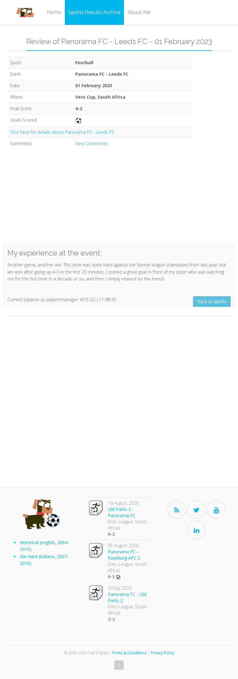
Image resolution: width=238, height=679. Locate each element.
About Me (139, 12)
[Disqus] (119, 403)
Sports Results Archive (94, 12)
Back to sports (212, 301)
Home (54, 12)
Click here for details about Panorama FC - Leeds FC (62, 132)
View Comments (91, 143)
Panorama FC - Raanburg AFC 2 (124, 555)
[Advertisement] (99, 198)
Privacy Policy (162, 652)
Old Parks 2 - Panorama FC (121, 512)
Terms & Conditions (129, 652)
